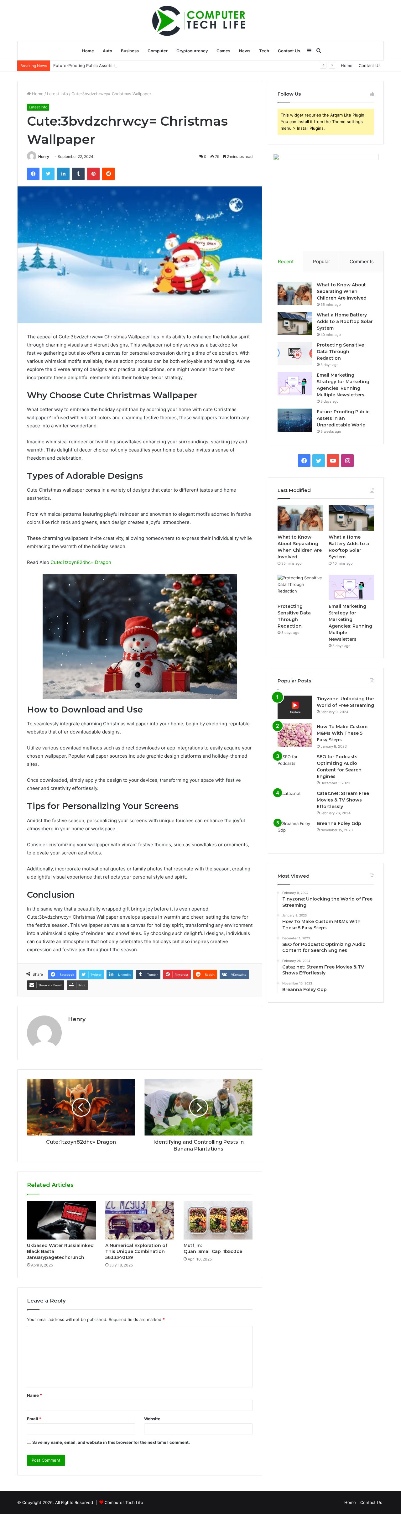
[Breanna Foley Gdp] (295, 832)
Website (152, 1418)
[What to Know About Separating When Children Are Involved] (295, 293)
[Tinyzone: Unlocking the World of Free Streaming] (295, 707)
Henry (43, 156)
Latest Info (57, 93)
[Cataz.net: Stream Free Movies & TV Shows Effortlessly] (295, 802)
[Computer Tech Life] (200, 20)
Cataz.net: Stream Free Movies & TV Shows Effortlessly (343, 800)
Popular (321, 261)
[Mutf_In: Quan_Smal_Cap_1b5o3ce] (218, 1220)
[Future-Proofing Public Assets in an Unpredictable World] (295, 420)
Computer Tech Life (124, 1502)
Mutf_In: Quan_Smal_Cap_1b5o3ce (213, 1248)
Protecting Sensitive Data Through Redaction (340, 351)
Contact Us (289, 50)
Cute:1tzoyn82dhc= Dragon (80, 562)
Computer (158, 50)
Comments (362, 261)
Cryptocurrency (192, 50)
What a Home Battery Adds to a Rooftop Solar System (345, 321)
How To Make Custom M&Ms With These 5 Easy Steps (342, 733)
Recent (286, 261)
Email (34, 1418)
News (244, 50)
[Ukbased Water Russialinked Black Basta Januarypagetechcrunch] (61, 1220)
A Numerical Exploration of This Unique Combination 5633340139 (136, 1251)
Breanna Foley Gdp (339, 823)
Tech (264, 50)
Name (34, 1395)
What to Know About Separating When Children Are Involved (342, 291)
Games (223, 50)
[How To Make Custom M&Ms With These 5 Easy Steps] (295, 735)
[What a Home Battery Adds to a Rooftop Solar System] (295, 323)
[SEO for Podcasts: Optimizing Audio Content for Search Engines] (295, 765)
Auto (107, 50)
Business (130, 50)
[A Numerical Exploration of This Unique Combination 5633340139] (139, 1220)
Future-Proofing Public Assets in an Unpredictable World (108, 65)
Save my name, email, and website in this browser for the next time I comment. (111, 1442)
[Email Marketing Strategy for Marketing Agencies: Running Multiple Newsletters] (295, 383)
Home (88, 50)
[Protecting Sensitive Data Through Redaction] (295, 353)
